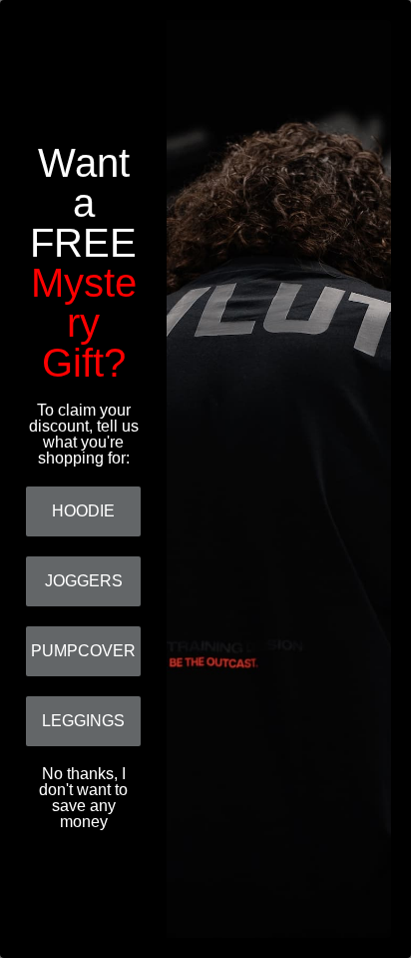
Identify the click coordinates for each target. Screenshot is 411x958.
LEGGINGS (83, 720)
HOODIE (83, 510)
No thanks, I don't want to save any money (83, 791)
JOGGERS (84, 580)
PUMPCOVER (83, 650)
